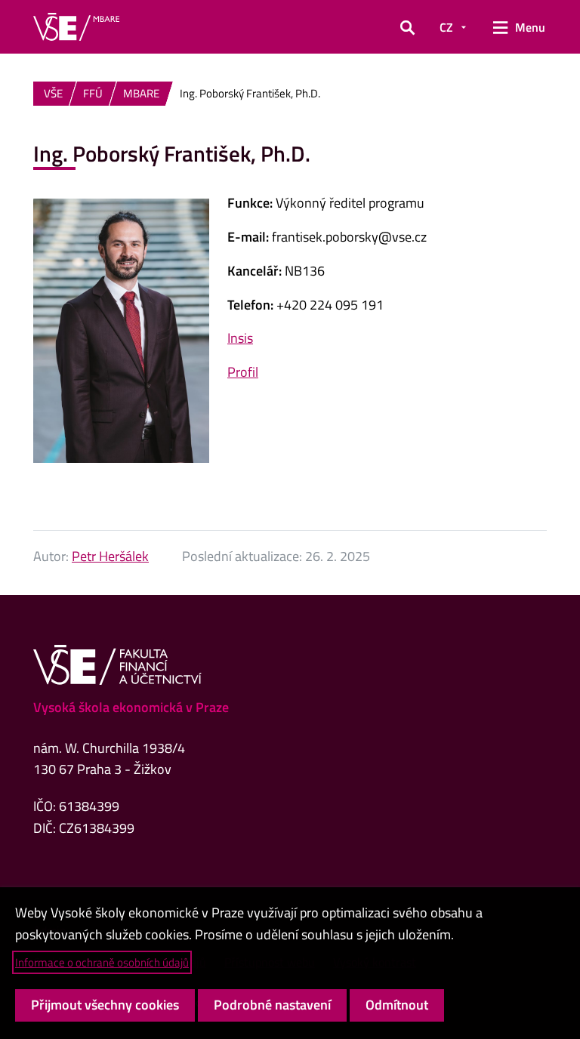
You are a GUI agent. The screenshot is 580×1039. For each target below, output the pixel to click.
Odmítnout (397, 1004)
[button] (407, 27)
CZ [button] (446, 27)
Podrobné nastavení (272, 1004)
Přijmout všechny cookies (105, 1004)
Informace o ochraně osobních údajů (102, 962)
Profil (242, 372)
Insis (240, 338)
